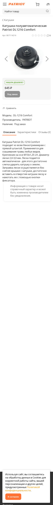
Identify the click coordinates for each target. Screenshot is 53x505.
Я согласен (13, 496)
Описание (9, 132)
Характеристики (27, 132)
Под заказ (12, 94)
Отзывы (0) (44, 132)
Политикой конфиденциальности (22, 489)
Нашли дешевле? (14, 82)
